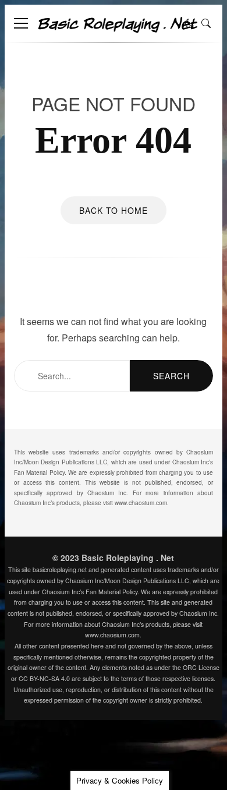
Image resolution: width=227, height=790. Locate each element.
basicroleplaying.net (60, 569)
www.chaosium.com (141, 503)
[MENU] (21, 23)
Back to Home (113, 210)
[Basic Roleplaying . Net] (117, 29)
